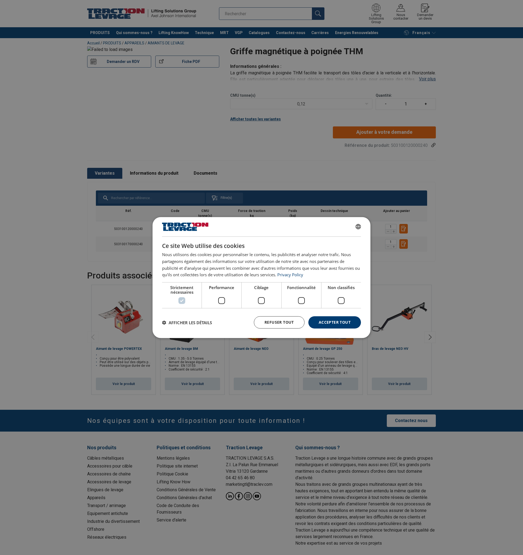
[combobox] (358, 226)
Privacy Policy (290, 274)
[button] (187, 322)
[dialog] (261, 277)
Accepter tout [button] (335, 322)
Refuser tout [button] (279, 322)
